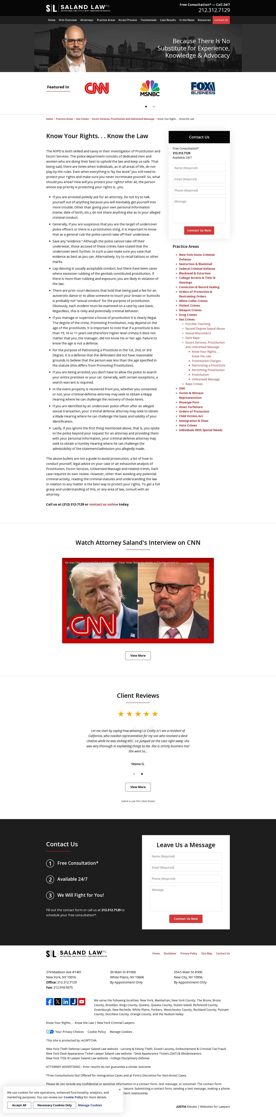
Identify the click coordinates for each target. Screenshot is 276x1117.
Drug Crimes (188, 315)
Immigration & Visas (193, 421)
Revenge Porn (189, 402)
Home (51, 20)
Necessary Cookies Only (54, 1105)
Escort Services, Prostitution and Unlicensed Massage (123, 118)
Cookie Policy (97, 1032)
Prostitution (200, 374)
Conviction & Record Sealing (199, 287)
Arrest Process (128, 20)
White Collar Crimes (193, 301)
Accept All (19, 1105)
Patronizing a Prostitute (208, 365)
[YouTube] (81, 1001)
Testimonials (149, 20)
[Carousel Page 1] (134, 774)
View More (138, 655)
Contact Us (221, 20)
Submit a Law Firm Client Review (138, 801)
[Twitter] (57, 1001)
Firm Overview (68, 20)
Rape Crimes (194, 384)
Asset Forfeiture (191, 407)
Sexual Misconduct (198, 333)
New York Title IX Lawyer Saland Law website (77, 1058)
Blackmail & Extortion (195, 273)
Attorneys (86, 20)
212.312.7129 (214, 10)
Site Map (206, 953)
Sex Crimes (82, 118)
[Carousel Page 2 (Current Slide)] (142, 774)
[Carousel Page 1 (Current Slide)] (146, 107)
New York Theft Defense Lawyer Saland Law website (82, 1049)
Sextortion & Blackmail (196, 264)
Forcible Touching (197, 324)
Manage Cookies (121, 1032)
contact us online (103, 504)
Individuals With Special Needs (200, 430)
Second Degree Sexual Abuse (205, 328)
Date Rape (192, 338)
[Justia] (73, 1001)
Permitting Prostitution (208, 370)
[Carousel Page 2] (154, 107)
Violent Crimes (189, 305)
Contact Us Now (199, 230)
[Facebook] (49, 1001)
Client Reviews (138, 695)
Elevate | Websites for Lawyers (203, 1107)
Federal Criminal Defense (197, 269)
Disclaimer (170, 953)
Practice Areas (106, 20)
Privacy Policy (188, 953)
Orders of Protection (194, 411)
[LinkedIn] (65, 1001)
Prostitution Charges (206, 361)
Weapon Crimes (190, 310)
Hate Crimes (188, 425)
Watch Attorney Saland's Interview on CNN (138, 542)
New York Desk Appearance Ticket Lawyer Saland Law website (89, 1053)
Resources (204, 20)
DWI (182, 388)
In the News (187, 20)
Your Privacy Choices (69, 1032)
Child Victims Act (191, 416)
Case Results (168, 20)
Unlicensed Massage (206, 379)
